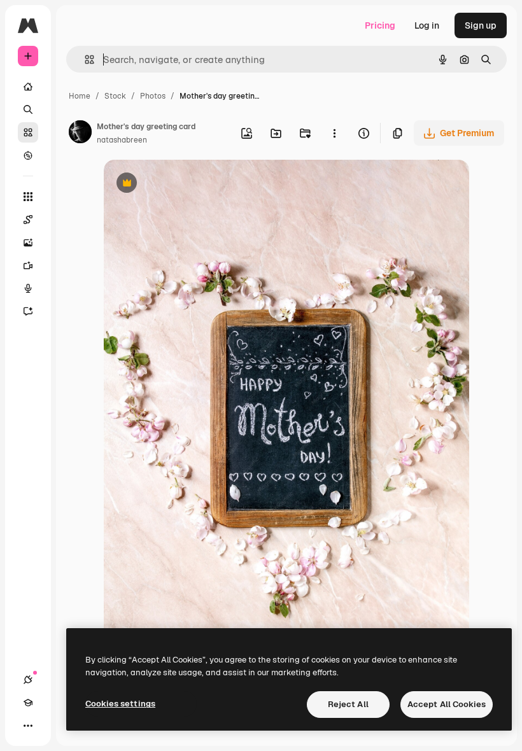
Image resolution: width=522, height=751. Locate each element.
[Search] (28, 109)
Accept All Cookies (446, 704)
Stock (115, 96)
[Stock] (28, 132)
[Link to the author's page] (80, 133)
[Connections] (28, 680)
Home (79, 96)
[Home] (28, 86)
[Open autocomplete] (84, 59)
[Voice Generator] (28, 288)
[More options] (334, 133)
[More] (28, 725)
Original (185, 184)
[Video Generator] (28, 265)
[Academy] (28, 702)
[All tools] (28, 196)
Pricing (380, 25)
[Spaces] (28, 219)
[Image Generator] (28, 242)
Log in (426, 25)
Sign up (481, 25)
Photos (153, 96)
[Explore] (28, 155)
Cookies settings (120, 703)
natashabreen (122, 140)
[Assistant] (28, 311)
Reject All (348, 704)
